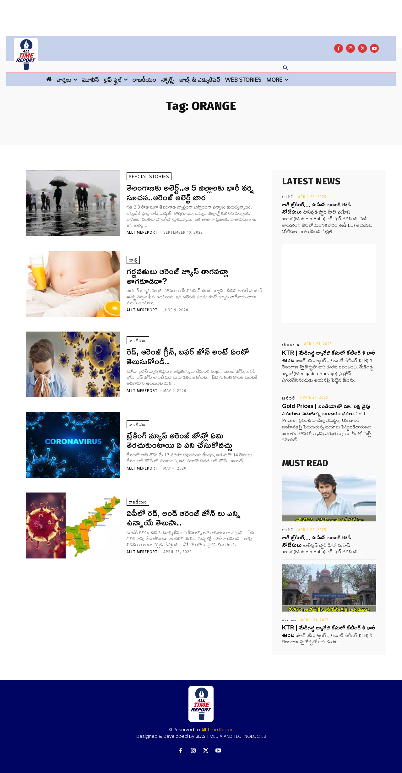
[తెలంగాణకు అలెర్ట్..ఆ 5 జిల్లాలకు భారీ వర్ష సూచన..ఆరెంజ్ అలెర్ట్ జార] (73, 203)
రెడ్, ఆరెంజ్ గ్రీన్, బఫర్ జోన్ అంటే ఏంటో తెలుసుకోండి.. (188, 356)
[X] (362, 48)
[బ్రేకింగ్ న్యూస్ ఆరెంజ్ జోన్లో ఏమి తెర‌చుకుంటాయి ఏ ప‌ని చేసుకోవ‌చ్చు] (73, 445)
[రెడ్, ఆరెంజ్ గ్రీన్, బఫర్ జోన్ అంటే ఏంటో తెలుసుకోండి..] (73, 364)
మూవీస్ (288, 197)
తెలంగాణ (291, 344)
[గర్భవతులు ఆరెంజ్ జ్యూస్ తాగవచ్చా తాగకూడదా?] (73, 284)
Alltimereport (142, 232)
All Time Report (217, 730)
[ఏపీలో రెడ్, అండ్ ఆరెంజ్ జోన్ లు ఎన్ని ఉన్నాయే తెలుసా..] (73, 526)
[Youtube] (374, 48)
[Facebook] (338, 48)
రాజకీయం (138, 340)
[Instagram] (350, 48)
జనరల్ (289, 397)
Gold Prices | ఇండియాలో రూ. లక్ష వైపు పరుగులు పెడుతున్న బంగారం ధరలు (326, 409)
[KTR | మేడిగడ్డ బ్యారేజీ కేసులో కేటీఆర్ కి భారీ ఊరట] (329, 588)
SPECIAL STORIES (149, 176)
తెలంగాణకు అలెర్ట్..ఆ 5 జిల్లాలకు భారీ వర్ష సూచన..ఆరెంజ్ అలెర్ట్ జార (190, 192)
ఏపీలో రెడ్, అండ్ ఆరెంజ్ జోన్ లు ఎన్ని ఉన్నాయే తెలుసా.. (184, 517)
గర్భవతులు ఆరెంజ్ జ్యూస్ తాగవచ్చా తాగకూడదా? (177, 276)
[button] (285, 68)
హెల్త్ (133, 260)
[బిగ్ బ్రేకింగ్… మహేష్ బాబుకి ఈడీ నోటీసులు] (329, 497)
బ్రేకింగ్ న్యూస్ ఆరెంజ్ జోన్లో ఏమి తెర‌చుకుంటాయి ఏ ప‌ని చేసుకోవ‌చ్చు (179, 440)
